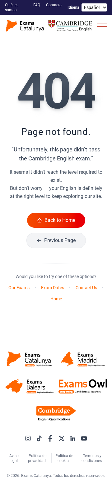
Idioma (73, 7)
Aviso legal (14, 458)
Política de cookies (64, 458)
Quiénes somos (11, 7)
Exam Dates (52, 287)
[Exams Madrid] (82, 359)
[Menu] (102, 25)
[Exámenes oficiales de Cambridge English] (50, 26)
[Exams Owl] (82, 386)
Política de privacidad (37, 458)
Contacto (54, 5)
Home (56, 298)
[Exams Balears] (29, 386)
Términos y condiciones (92, 458)
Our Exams (19, 287)
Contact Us (86, 287)
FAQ (37, 5)
